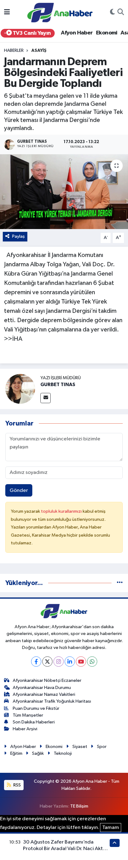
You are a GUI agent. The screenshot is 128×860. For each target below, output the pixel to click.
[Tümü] (120, 583)
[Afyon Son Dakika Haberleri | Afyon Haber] (60, 12)
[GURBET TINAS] (20, 388)
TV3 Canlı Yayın (31, 33)
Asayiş (39, 50)
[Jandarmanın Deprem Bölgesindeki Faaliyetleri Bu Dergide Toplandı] (64, 191)
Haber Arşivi (25, 729)
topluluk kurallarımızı (62, 511)
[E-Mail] (45, 398)
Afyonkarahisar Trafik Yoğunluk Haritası (52, 701)
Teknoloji (63, 753)
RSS (16, 785)
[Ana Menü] (7, 12)
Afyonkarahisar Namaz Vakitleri (44, 694)
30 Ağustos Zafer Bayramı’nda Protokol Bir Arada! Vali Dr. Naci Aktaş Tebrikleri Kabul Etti (65, 849)
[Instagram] (58, 661)
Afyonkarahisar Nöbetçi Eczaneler (47, 680)
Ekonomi (106, 33)
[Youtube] (81, 661)
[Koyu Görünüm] (112, 13)
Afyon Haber (77, 33)
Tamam (110, 827)
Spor (102, 746)
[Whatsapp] (92, 661)
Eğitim (16, 753)
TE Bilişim (79, 806)
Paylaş (18, 236)
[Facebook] (36, 661)
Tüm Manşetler (28, 715)
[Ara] (120, 13)
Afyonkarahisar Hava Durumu (42, 687)
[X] (47, 661)
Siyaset (79, 746)
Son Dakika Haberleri (34, 722)
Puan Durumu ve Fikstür (36, 708)
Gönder (19, 490)
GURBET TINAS (57, 384)
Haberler (14, 50)
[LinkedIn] (70, 661)
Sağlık (38, 753)
